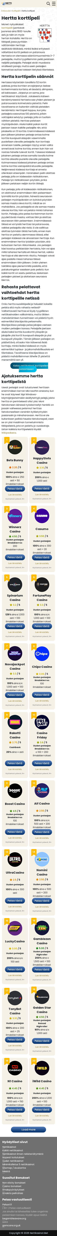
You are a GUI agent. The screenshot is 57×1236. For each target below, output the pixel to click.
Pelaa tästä (15, 488)
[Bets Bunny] (15, 447)
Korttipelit (16, 11)
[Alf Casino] (42, 791)
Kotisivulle (5, 11)
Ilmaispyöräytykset (13, 1189)
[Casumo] (42, 516)
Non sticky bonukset (14, 1182)
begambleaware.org (14, 1218)
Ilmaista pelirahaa (12, 1193)
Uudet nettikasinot (13, 1161)
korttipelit (7, 28)
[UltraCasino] (15, 860)
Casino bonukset (11, 1186)
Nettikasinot (9, 1147)
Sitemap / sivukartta (14, 1168)
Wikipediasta (8, 432)
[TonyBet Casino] (15, 998)
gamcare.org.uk (11, 1225)
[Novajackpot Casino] (15, 654)
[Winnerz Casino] (15, 516)
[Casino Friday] (42, 722)
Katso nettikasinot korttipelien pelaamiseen (30, 367)
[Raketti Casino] (15, 722)
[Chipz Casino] (42, 654)
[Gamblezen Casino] (42, 928)
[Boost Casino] (15, 791)
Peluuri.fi (7, 1204)
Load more (29, 1129)
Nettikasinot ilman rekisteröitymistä (22, 1154)
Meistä (6, 1171)
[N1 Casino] (15, 1068)
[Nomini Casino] (42, 859)
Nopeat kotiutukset (13, 1157)
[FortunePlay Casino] (42, 585)
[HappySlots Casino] (42, 448)
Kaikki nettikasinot (12, 1150)
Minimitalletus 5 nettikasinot (18, 1164)
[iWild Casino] (42, 1068)
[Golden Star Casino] (42, 997)
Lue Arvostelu (15, 494)
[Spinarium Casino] (15, 585)
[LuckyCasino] (15, 928)
